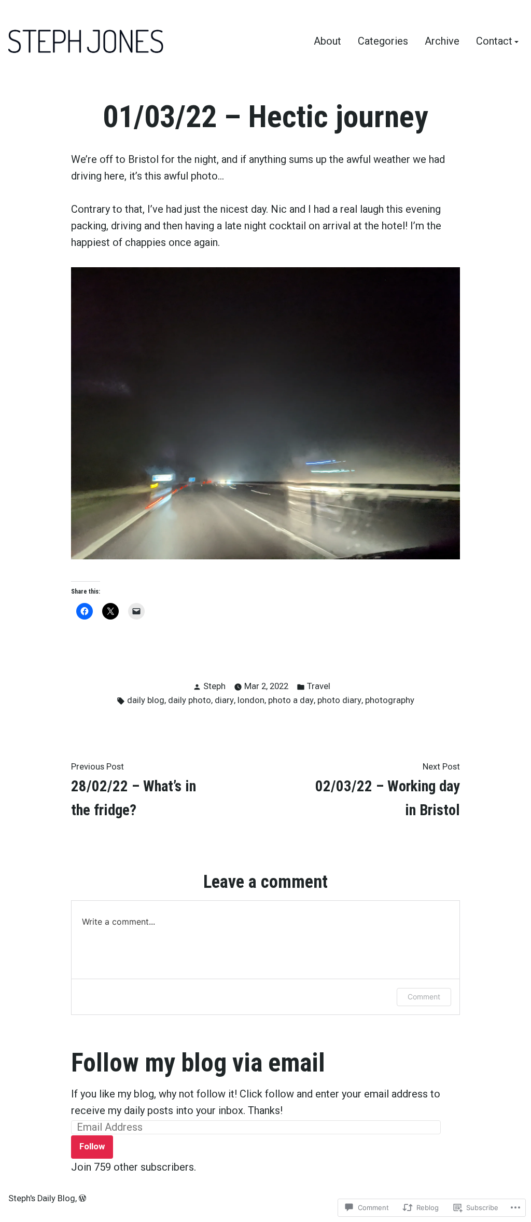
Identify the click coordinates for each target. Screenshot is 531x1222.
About (327, 41)
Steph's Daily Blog (41, 1198)
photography (389, 700)
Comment (424, 996)
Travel (318, 686)
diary (224, 700)
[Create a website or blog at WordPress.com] (82, 1198)
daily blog (145, 700)
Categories (383, 41)
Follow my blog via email (198, 1063)
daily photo (189, 700)
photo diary (339, 700)
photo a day (291, 700)
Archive (442, 41)
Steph (214, 686)
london (250, 700)
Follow (92, 1146)
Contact (494, 41)
